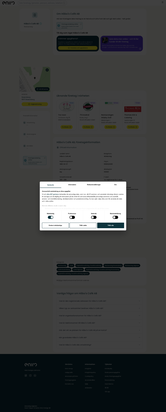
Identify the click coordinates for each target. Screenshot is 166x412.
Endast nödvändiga (55, 225)
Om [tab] (115, 184)
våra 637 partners (53, 194)
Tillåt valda (83, 225)
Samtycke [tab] (50, 185)
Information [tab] (72, 184)
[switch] (72, 217)
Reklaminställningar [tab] (94, 184)
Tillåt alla (111, 225)
